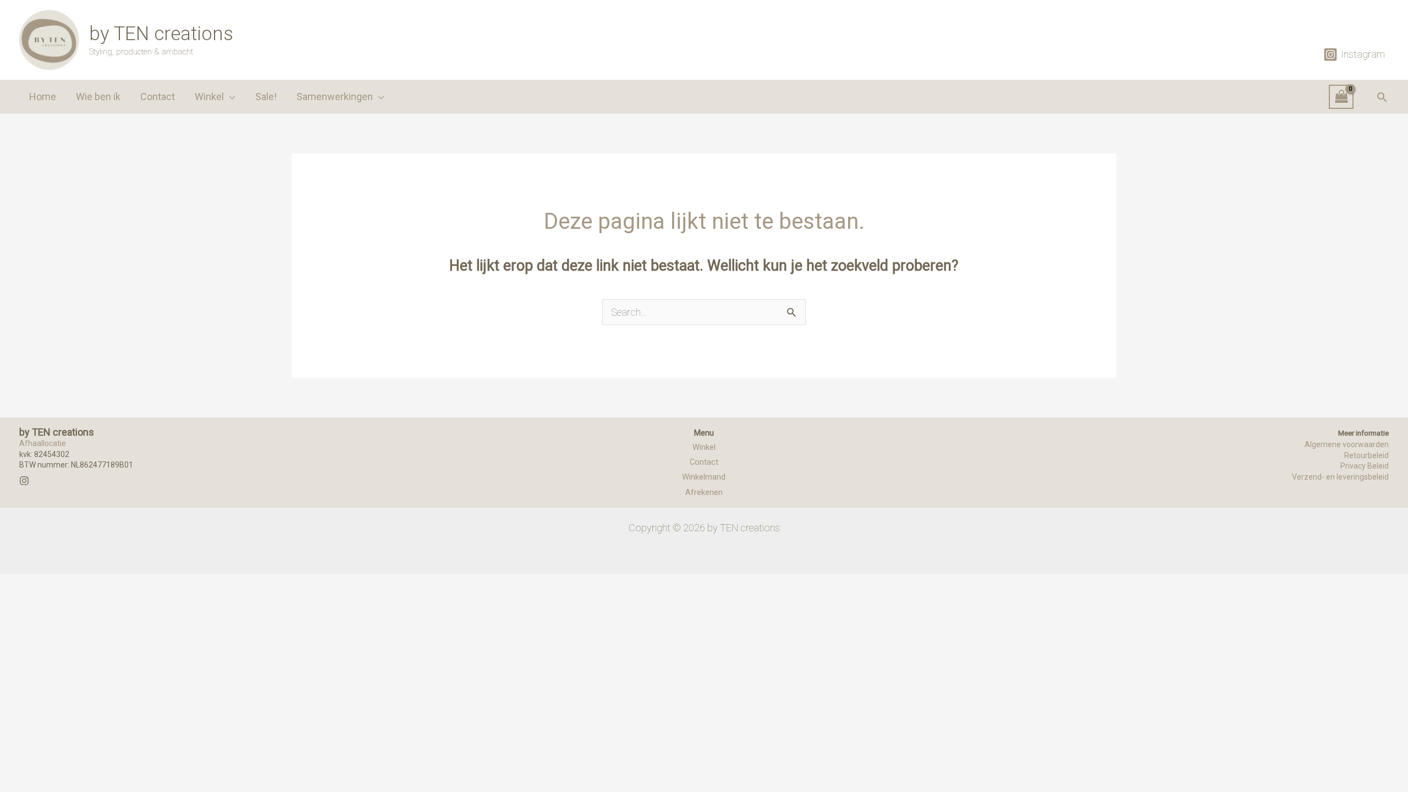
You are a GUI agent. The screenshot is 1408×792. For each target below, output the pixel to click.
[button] (229, 96)
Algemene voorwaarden (1347, 444)
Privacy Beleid (1364, 465)
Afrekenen (704, 492)
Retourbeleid (1366, 455)
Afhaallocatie (42, 443)
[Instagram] (24, 481)
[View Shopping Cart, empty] (1341, 97)
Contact (704, 462)
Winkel (704, 447)
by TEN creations (161, 34)
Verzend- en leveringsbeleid (1340, 476)
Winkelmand (703, 477)
